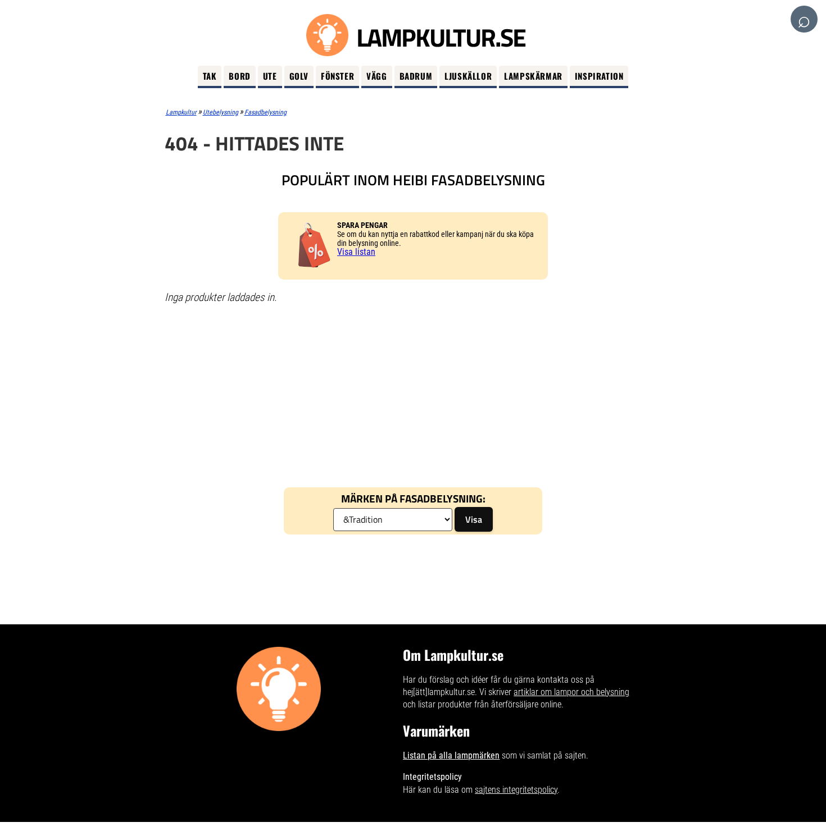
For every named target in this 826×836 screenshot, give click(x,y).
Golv (298, 76)
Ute (270, 76)
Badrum (416, 76)
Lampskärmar (533, 76)
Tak (210, 76)
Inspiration (599, 76)
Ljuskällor (468, 76)
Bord (239, 76)
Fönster (337, 76)
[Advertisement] (413, 394)
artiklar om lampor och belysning (571, 692)
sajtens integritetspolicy (516, 789)
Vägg (376, 76)
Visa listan (356, 251)
